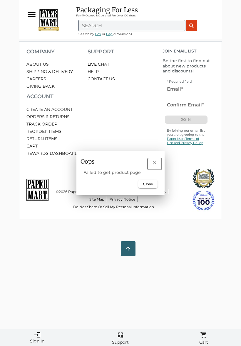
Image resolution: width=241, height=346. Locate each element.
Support (120, 338)
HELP (93, 71)
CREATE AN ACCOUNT (49, 109)
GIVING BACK (40, 86)
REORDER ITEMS (43, 131)
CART (32, 146)
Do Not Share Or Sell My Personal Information (113, 207)
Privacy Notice (122, 199)
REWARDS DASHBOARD (52, 153)
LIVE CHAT (98, 64)
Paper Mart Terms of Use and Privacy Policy (185, 141)
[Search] (191, 25)
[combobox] (131, 25)
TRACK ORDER (41, 124)
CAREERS (36, 79)
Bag (109, 34)
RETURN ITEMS (42, 138)
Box (98, 34)
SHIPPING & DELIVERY (49, 71)
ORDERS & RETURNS (48, 116)
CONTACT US (101, 79)
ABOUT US (37, 64)
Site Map (96, 199)
